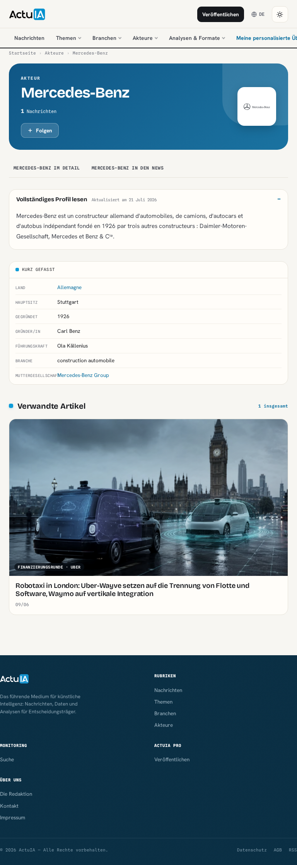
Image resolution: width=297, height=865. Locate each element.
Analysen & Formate (194, 37)
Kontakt (9, 805)
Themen (66, 37)
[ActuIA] (27, 14)
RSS (293, 850)
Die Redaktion (16, 793)
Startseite (22, 53)
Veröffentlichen (220, 14)
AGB (278, 850)
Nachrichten (29, 37)
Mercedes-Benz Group (83, 375)
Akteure (143, 37)
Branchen (104, 37)
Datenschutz (252, 850)
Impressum (12, 817)
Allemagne (69, 287)
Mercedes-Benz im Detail (47, 168)
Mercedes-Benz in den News (128, 168)
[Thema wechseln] (280, 14)
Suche (7, 759)
